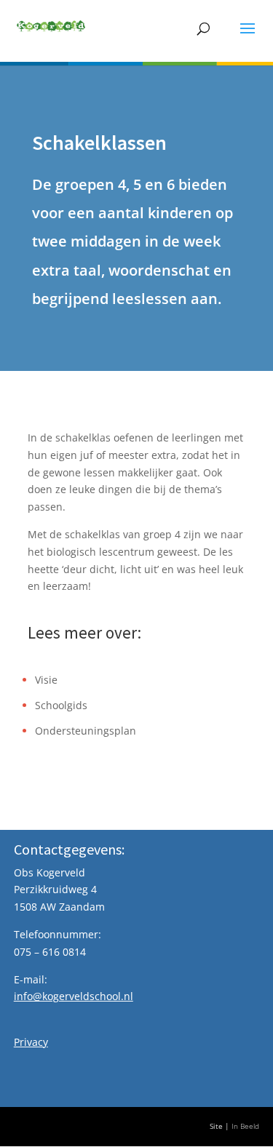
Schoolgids (61, 705)
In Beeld (245, 1126)
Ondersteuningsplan (85, 731)
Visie (46, 680)
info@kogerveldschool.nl (73, 996)
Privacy (31, 1042)
